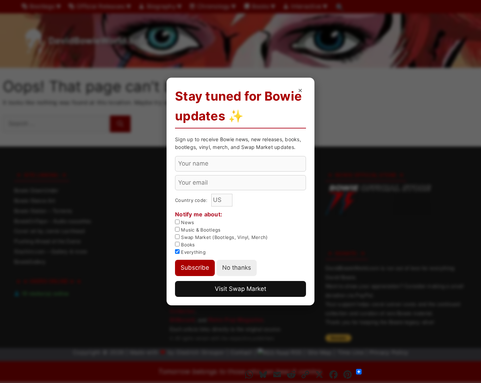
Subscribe (195, 267)
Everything (193, 252)
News (187, 222)
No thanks (236, 267)
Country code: (192, 200)
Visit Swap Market (240, 288)
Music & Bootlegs (200, 230)
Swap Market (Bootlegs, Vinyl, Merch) (224, 237)
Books (187, 244)
